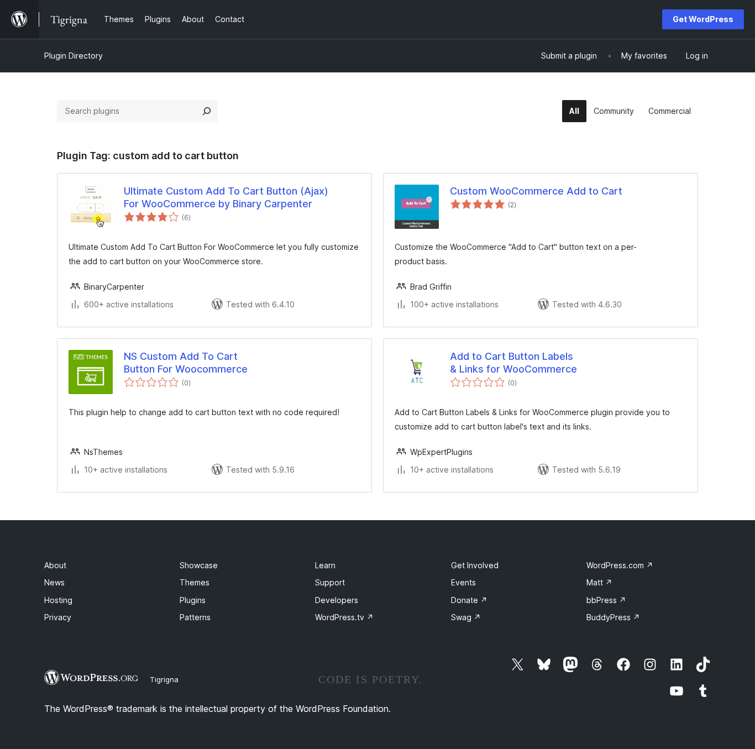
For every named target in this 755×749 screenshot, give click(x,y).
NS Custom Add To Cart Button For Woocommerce (186, 362)
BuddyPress (613, 617)
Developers (336, 600)
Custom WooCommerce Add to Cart (536, 191)
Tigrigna (164, 679)
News (54, 582)
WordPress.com (619, 565)
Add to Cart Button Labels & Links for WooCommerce (513, 362)
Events (463, 582)
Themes (194, 582)
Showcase (199, 565)
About (55, 565)
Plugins (193, 600)
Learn (325, 565)
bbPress (606, 600)
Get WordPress (703, 19)
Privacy (57, 617)
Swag (466, 617)
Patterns (195, 617)
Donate (469, 600)
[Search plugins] (207, 111)
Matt (599, 582)
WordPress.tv (344, 617)
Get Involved (475, 565)
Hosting (58, 600)
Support (330, 582)
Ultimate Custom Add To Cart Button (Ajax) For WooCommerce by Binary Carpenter (226, 197)
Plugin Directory (73, 55)
